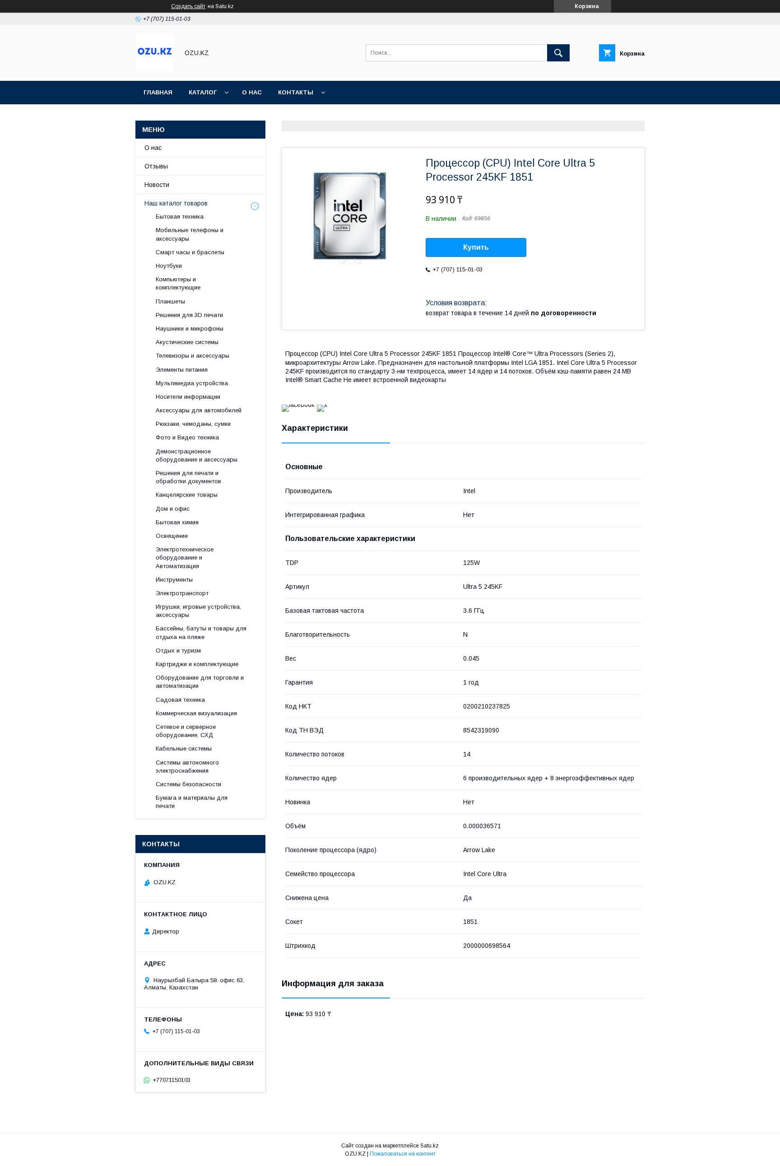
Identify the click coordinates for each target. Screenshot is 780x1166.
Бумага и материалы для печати (192, 801)
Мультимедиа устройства (192, 383)
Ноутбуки (169, 265)
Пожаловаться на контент (403, 1154)
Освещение (172, 535)
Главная (158, 92)
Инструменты (174, 579)
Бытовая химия (177, 522)
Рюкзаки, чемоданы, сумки (193, 423)
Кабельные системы (184, 748)
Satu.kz (429, 1146)
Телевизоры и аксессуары (192, 355)
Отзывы (156, 166)
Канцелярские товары (187, 494)
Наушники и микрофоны (189, 328)
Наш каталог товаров (176, 203)
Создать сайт (188, 6)
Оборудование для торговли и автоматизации (200, 681)
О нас (252, 92)
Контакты (295, 92)
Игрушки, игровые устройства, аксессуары (198, 610)
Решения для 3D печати (189, 315)
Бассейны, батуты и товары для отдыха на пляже (201, 632)
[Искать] (558, 52)
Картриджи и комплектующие (197, 664)
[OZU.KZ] (154, 69)
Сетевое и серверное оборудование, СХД (186, 730)
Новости (156, 184)
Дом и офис (173, 508)
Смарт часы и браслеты (190, 252)
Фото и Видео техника (187, 437)
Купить (476, 247)
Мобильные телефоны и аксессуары (189, 234)
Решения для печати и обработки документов (188, 477)
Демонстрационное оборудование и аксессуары (196, 455)
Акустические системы (187, 342)
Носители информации (188, 396)
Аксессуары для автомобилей (198, 410)
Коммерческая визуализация (196, 713)
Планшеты (170, 301)
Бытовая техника (180, 216)
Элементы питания (182, 369)
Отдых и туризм (178, 650)
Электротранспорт (182, 593)
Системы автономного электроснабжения (187, 766)
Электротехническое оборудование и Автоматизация (185, 557)
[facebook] (298, 404)
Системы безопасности (188, 784)
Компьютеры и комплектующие (178, 283)
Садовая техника (180, 699)
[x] (322, 404)
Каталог (203, 92)
